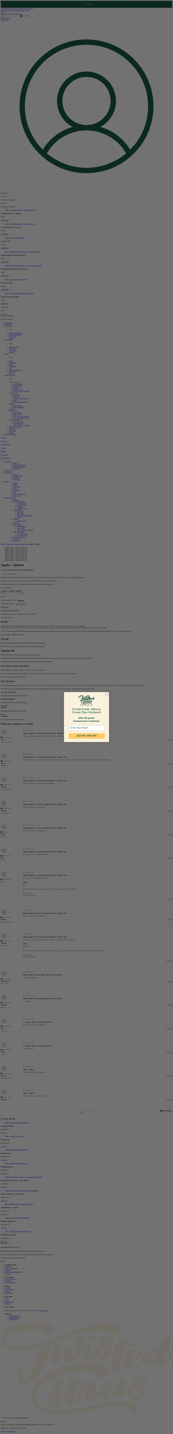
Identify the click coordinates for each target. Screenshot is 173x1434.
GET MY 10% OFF (87, 736)
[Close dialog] (106, 694)
